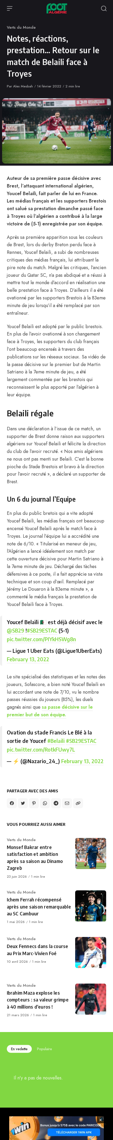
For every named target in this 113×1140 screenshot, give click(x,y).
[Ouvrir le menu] (9, 8)
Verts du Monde (21, 27)
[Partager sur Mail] (67, 803)
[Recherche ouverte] (104, 8)
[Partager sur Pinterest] (34, 803)
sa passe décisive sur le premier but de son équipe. (50, 711)
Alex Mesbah (23, 86)
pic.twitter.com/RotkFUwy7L (41, 749)
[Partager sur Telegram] (56, 803)
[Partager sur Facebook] (12, 803)
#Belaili (56, 740)
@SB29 (15, 630)
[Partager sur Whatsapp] (45, 803)
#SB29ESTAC (42, 630)
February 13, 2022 (28, 659)
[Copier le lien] (78, 803)
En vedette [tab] (19, 1049)
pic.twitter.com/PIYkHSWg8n (41, 639)
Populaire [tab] (44, 1049)
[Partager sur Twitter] (23, 803)
